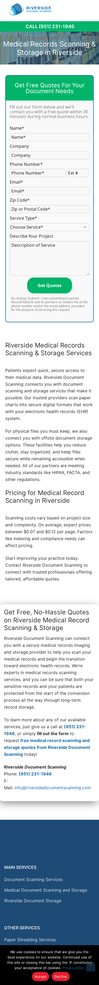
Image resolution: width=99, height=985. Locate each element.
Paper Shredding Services (30, 939)
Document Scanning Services (33, 879)
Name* (17, 128)
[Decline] (90, 966)
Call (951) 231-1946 (50, 26)
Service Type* (23, 218)
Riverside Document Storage (33, 900)
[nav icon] (88, 9)
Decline (60, 976)
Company (19, 146)
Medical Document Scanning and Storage (45, 890)
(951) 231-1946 (35, 773)
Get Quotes (50, 285)
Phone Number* (26, 164)
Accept (41, 976)
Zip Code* (20, 200)
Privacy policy (73, 968)
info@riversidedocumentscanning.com (53, 787)
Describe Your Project (31, 236)
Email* (16, 182)
